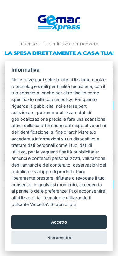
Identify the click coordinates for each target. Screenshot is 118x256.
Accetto (59, 222)
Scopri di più (63, 204)
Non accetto (59, 237)
